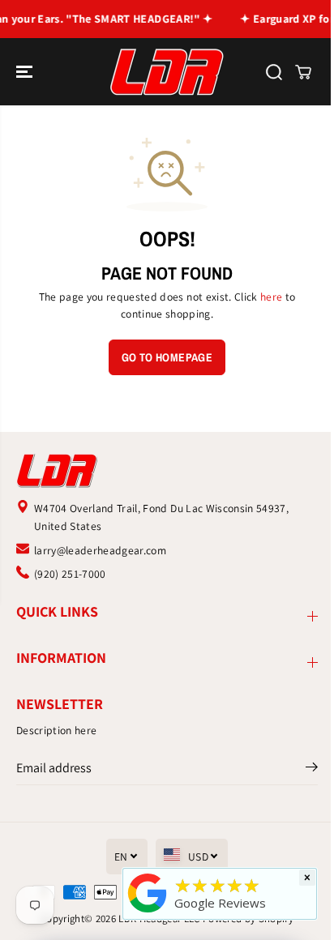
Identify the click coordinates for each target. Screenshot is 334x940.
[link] (167, 470)
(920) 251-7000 (70, 573)
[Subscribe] (312, 769)
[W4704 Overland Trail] (147, 913)
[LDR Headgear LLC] (167, 72)
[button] (26, 72)
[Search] (274, 72)
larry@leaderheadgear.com (100, 550)
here (271, 296)
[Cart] (303, 72)
